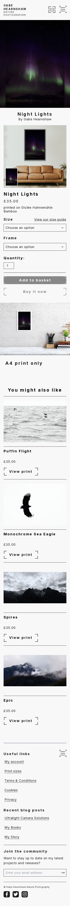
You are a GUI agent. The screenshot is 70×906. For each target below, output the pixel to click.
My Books (12, 827)
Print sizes (13, 771)
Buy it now (35, 291)
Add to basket (35, 280)
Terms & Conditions (20, 780)
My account (14, 761)
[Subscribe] (63, 873)
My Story (11, 837)
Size (8, 219)
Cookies (11, 790)
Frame (10, 238)
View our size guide (50, 219)
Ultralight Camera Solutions (26, 818)
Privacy (10, 799)
